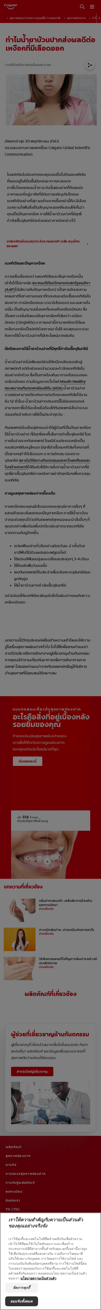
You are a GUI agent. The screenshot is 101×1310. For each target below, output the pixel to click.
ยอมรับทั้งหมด (21, 1301)
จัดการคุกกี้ (21, 1288)
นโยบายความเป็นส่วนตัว (38, 1278)
